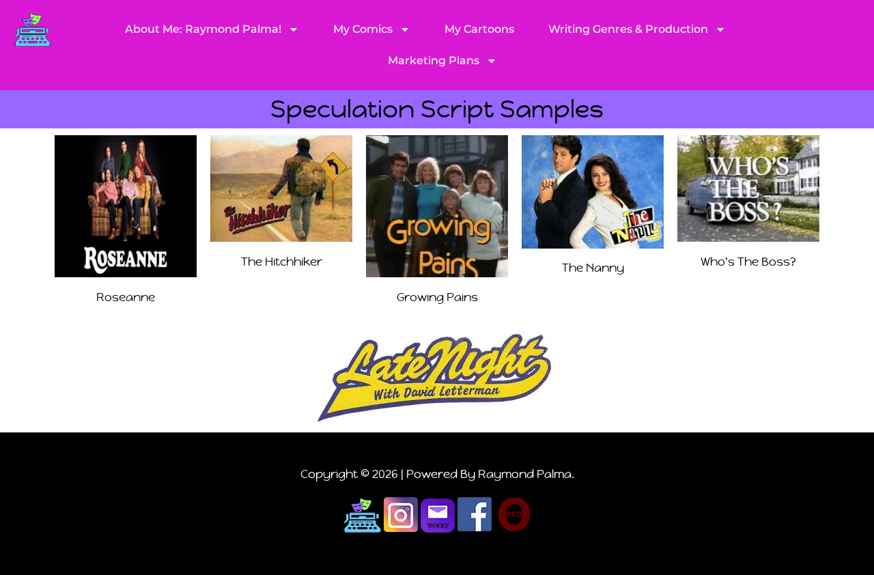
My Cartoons (479, 29)
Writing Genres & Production (628, 29)
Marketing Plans (433, 60)
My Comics (363, 29)
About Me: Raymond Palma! (203, 29)
